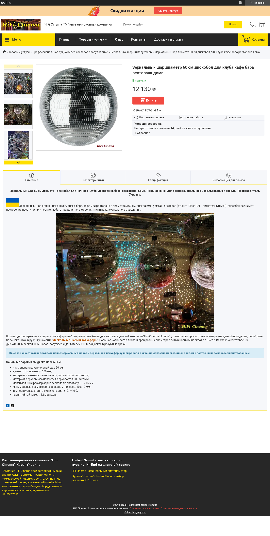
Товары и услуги (91, 39)
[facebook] (7, 406)
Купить (151, 100)
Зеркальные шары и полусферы (131, 52)
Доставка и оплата (168, 39)
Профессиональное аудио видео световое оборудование (70, 52)
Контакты (138, 39)
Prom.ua (152, 505)
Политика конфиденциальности (179, 508)
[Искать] (233, 24)
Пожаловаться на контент (144, 508)
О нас (119, 39)
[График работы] (262, 25)
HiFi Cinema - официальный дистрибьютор (99, 470)
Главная (65, 39)
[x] (12, 406)
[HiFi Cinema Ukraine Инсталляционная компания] (21, 24)
